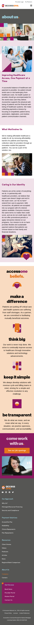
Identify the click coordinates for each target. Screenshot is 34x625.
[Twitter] (13, 492)
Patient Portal (9, 596)
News (3, 559)
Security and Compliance (10, 510)
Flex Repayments (7, 533)
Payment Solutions (9, 517)
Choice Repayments (8, 529)
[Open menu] (31, 5)
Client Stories (6, 544)
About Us (5, 569)
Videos (4, 548)
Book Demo (8, 589)
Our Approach (7, 499)
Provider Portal (10, 593)
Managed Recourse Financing (12, 507)
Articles (4, 555)
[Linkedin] (6, 492)
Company (5, 574)
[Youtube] (2, 492)
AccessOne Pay (7, 522)
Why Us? (4, 503)
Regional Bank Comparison (11, 562)
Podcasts (5, 551)
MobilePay (5, 525)
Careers (4, 577)
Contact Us (8, 600)
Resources (6, 540)
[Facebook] (9, 492)
